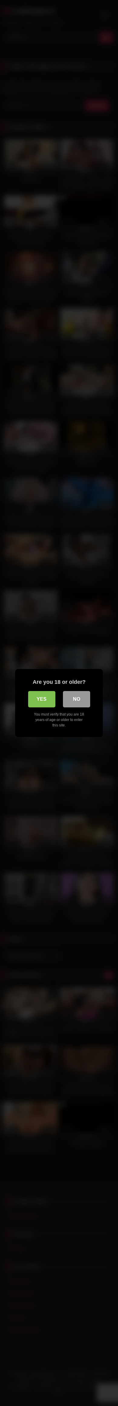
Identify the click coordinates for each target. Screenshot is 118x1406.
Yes (42, 699)
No (76, 699)
